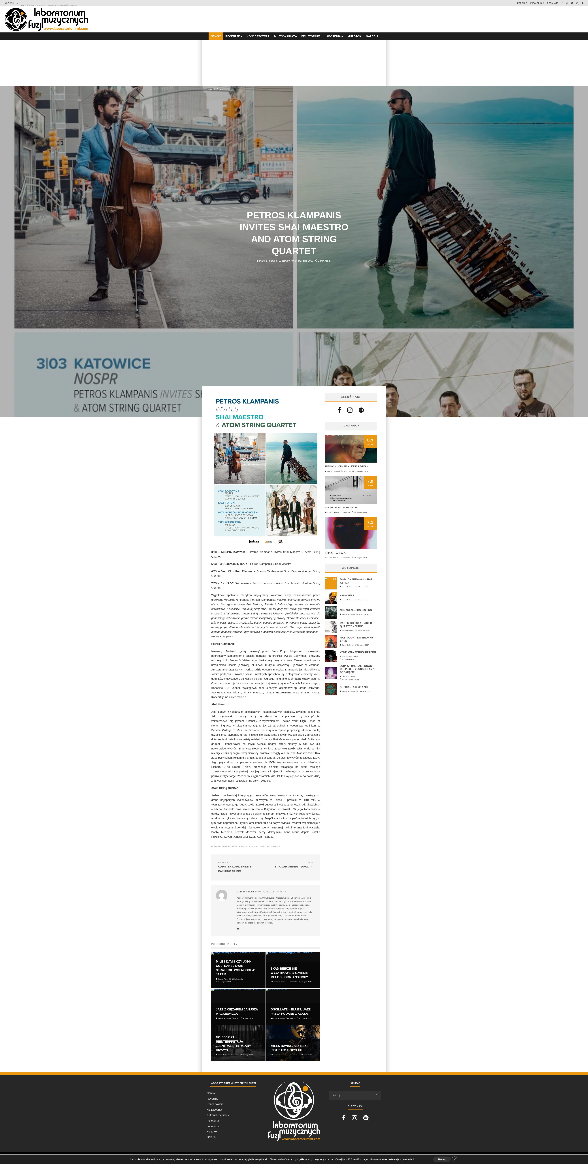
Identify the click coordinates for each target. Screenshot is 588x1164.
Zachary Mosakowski (349, 656)
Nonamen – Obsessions (356, 610)
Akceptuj (442, 1159)
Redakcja (552, 3)
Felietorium (310, 36)
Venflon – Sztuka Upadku (358, 652)
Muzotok (354, 36)
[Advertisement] (294, 63)
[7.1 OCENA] (351, 548)
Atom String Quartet (221, 846)
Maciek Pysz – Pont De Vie (341, 507)
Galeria (372, 36)
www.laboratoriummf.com (153, 1159)
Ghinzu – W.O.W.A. (335, 553)
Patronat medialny (218, 1115)
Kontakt (522, 3)
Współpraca (537, 3)
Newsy (286, 260)
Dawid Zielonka (347, 645)
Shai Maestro (274, 846)
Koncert (243, 846)
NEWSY (216, 36)
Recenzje (347, 471)
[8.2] (331, 588)
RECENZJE (232, 36)
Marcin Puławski (267, 260)
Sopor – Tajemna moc (354, 687)
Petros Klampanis (257, 846)
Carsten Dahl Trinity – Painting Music (236, 867)
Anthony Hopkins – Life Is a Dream (347, 466)
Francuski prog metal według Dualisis (43, 3)
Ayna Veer (347, 595)
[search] (376, 1095)
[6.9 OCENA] (351, 461)
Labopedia (333, 36)
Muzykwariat (284, 36)
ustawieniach (408, 1159)
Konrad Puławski (332, 512)
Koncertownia (258, 36)
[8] (331, 603)
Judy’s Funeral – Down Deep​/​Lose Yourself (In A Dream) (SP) (357, 669)
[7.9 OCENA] (351, 502)
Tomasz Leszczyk (333, 471)
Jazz (235, 846)
